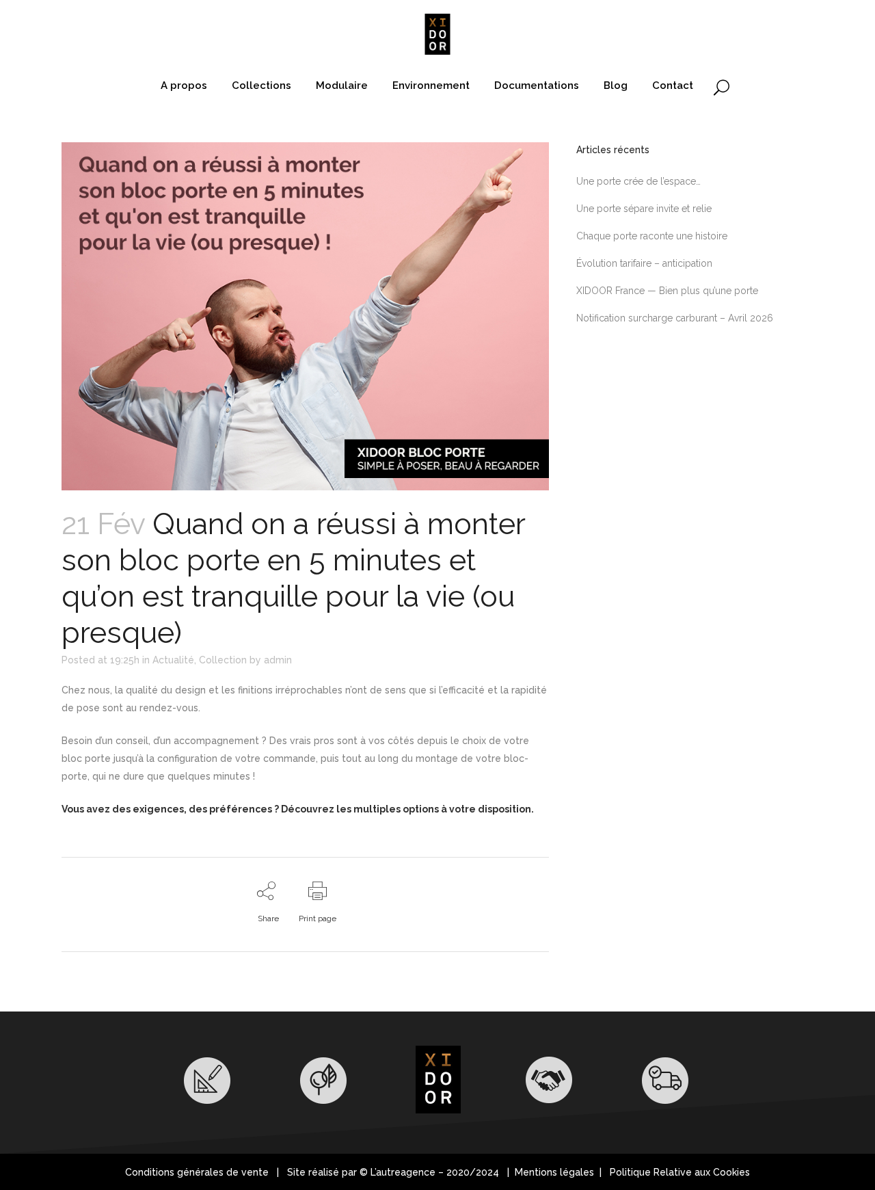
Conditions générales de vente (197, 1172)
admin (278, 659)
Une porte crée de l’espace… (638, 181)
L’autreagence (403, 1172)
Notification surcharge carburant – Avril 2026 (674, 318)
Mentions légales (556, 1172)
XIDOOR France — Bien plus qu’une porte (667, 290)
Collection (223, 659)
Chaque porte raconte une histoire (651, 235)
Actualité (173, 659)
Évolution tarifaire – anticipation (644, 263)
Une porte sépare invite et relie (644, 208)
